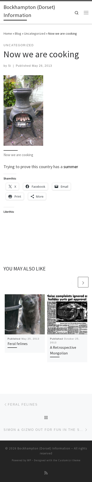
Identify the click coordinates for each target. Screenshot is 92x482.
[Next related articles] (83, 282)
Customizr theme (69, 460)
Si (9, 65)
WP (29, 460)
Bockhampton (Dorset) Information (43, 448)
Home (8, 33)
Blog (18, 33)
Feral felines (18, 343)
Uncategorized (34, 33)
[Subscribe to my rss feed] (46, 473)
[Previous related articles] (72, 282)
